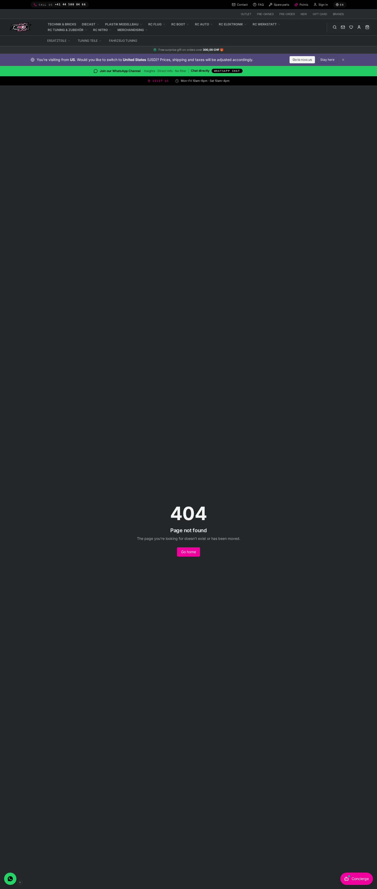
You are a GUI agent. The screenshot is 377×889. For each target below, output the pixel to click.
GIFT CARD (320, 14)
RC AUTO (202, 24)
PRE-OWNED (265, 14)
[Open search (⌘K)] (334, 27)
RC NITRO (100, 30)
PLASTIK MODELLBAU (121, 24)
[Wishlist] (351, 27)
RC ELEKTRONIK (231, 24)
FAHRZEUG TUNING (123, 41)
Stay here (327, 60)
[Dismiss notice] (343, 59)
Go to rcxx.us (302, 60)
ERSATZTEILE (56, 41)
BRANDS (338, 14)
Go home (188, 552)
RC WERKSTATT (265, 24)
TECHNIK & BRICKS (62, 24)
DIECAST (88, 24)
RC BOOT (178, 24)
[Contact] (342, 27)
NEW (304, 14)
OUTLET (246, 14)
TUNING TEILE (88, 41)
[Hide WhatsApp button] (20, 882)
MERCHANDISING (130, 30)
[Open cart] (367, 27)
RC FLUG (155, 24)
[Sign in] (359, 27)
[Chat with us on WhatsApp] (10, 879)
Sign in (323, 4)
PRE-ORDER (287, 14)
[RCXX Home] (21, 27)
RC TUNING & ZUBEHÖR (65, 30)
